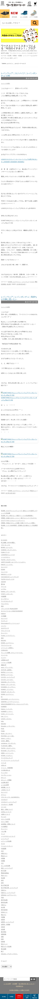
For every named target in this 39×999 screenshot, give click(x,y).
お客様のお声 (5, 660)
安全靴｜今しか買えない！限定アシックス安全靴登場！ (17, 515)
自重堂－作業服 (5, 924)
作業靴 (3, 861)
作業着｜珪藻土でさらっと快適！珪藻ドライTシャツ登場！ (18, 523)
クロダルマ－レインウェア (9, 802)
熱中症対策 (4, 910)
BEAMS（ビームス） (7, 547)
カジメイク (4, 567)
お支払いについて (6, 812)
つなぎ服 (3, 831)
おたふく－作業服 (6, 780)
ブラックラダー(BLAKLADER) (9, 609)
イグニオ (3, 763)
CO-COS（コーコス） (7, 680)
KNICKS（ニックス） (7, 564)
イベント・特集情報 (7, 768)
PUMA (3, 731)
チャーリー (4, 633)
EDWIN (3, 569)
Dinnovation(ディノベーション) (10, 623)
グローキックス (5, 545)
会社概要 (14, 984)
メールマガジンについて (8, 836)
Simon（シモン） (6, 738)
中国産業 (3, 596)
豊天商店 (3, 932)
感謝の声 (3, 665)
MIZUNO (3, 640)
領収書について (5, 787)
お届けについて (5, 814)
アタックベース (5, 631)
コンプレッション (6, 775)
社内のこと (4, 912)
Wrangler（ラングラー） (8, 751)
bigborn (3, 613)
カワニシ (3, 795)
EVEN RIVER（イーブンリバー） (10, 699)
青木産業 (3, 949)
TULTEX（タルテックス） (8, 560)
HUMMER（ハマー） (7, 711)
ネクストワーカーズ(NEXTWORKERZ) (12, 611)
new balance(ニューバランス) (10, 577)
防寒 (2, 939)
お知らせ (3, 765)
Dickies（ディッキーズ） (8, 591)
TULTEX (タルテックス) (7, 579)
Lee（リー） (4, 716)
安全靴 (3, 878)
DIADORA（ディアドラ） (8, 682)
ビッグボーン (5, 599)
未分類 (9, 284)
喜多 (2, 606)
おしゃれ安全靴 (5, 866)
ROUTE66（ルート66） (7, 736)
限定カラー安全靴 (6, 946)
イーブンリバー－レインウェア (10, 760)
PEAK (2, 728)
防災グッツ (4, 944)
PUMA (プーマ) (5, 552)
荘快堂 (3, 927)
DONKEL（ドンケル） (7, 689)
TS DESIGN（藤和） (7, 746)
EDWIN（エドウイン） (14, 282)
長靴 (2, 937)
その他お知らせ (5, 770)
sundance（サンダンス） (8, 743)
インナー (3, 657)
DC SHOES (4, 540)
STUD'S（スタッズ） (7, 594)
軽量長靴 (3, 934)
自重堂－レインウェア (7, 922)
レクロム (3, 589)
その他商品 (4, 826)
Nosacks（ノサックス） (8, 726)
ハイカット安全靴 (6, 662)
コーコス (3, 807)
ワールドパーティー (7, 846)
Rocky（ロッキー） (6, 733)
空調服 (3, 917)
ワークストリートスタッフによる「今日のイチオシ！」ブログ (18, 47)
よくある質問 (5, 785)
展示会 (3, 584)
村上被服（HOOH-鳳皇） (8, 542)
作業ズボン (4, 853)
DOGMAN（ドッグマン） (8, 687)
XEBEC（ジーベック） (7, 753)
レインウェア (26, 282)
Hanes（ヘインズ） (7, 709)
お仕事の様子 (5, 782)
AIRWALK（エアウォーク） (9, 895)
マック (3, 834)
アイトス (3, 586)
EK (1, 697)
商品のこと (33, 491)
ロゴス (32, 282)
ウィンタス (4, 773)
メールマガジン (5, 557)
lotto (2, 721)
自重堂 (3, 919)
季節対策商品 (5, 873)
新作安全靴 (4, 900)
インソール (4, 655)
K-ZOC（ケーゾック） (7, 714)
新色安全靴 (4, 902)
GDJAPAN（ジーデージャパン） (10, 702)
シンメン (3, 626)
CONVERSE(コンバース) (8, 555)
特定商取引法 (19, 986)
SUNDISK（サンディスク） (9, 550)
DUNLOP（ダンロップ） (8, 692)
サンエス (3, 817)
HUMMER (3, 706)
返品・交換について (7, 809)
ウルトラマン (5, 604)
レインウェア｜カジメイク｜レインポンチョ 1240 (19, 74)
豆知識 (3, 929)
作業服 (3, 858)
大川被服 (3, 616)
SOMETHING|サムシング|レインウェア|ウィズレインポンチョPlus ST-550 (19, 399)
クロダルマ (4, 799)
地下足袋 (3, 870)
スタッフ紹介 (5, 822)
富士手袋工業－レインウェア (9, 888)
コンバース (4, 572)
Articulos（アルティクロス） (9, 954)
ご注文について (5, 790)
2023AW (3, 582)
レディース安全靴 (6, 841)
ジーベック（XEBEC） (7, 648)
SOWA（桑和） (5, 741)
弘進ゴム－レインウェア (8, 893)
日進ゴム (3, 905)
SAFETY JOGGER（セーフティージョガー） (13, 562)
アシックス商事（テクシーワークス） (12, 653)
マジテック (4, 621)
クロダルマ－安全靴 (7, 804)
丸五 (2, 851)
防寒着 (3, 941)
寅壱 (2, 880)
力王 (2, 863)
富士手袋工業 (5, 885)
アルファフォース (6, 645)
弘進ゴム (3, 890)
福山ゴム (3, 915)
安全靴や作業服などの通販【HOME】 (19, 990)
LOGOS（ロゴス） (6, 719)
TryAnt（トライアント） (8, 635)
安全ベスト (4, 875)
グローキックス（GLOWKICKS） (10, 797)
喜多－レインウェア (7, 868)
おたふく (3, 777)
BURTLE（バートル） (7, 672)
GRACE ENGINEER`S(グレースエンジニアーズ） (15, 704)
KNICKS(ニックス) (6, 574)
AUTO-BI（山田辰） (6, 670)
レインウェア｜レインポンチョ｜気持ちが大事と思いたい (19, 298)
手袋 (2, 897)
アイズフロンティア (7, 601)
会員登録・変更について (8, 824)
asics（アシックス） (7, 667)
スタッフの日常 (5, 819)
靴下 (2, 951)
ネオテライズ (5, 628)
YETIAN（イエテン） (7, 755)
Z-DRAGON (4, 650)
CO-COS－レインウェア (8, 677)
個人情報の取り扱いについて (26, 984)
